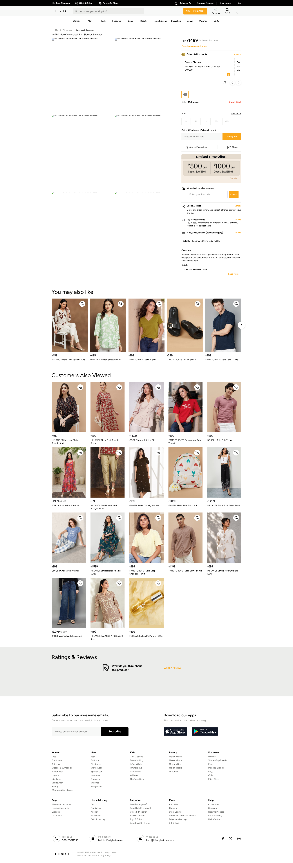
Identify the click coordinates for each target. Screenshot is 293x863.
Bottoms (56, 764)
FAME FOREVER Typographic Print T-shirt (184, 442)
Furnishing (96, 808)
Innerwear (96, 775)
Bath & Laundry (98, 819)
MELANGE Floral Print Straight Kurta (104, 442)
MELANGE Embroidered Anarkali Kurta (105, 572)
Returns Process (216, 812)
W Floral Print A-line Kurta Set (66, 505)
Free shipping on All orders (194, 46)
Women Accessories (61, 804)
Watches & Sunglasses (62, 790)
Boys (210, 771)
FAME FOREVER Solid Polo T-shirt (221, 359)
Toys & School (136, 819)
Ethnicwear (57, 760)
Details (233, 178)
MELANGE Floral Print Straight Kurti (68, 359)
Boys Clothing (136, 760)
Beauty (55, 786)
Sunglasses (96, 786)
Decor (94, 804)
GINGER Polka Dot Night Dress (144, 505)
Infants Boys (136, 768)
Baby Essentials (137, 815)
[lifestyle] (62, 11)
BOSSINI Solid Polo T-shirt (220, 440)
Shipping (212, 808)
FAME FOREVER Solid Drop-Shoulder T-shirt (142, 572)
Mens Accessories (60, 808)
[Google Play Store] (205, 731)
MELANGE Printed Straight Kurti (105, 359)
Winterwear (67, 30)
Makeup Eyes (175, 756)
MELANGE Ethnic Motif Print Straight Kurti (65, 442)
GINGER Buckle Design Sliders (181, 359)
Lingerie (55, 775)
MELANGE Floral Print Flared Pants (223, 505)
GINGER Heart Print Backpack (182, 505)
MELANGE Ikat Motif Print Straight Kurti (106, 637)
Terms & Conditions (86, 855)
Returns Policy (215, 815)
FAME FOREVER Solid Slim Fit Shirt (185, 570)
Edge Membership (177, 819)
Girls (210, 775)
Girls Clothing (136, 756)
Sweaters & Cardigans (85, 30)
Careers (173, 808)
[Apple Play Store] (175, 731)
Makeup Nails (175, 768)
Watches (95, 782)
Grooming (95, 779)
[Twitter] (231, 838)
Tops (54, 756)
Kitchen (94, 812)
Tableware (96, 815)
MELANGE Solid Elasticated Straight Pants (103, 507)
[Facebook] (222, 838)
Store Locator (175, 812)
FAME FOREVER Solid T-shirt (142, 359)
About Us (173, 804)
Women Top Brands (217, 760)
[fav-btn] (82, 304)
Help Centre (214, 819)
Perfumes (173, 771)
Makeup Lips (175, 764)
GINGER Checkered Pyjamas (65, 570)
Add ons (134, 775)
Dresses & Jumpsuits (62, 768)
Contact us (213, 804)
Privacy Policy (104, 855)
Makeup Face (175, 760)
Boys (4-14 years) (138, 804)
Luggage (56, 812)
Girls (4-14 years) (138, 812)
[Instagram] (239, 838)
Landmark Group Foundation (182, 815)
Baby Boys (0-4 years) (140, 823)
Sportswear (57, 782)
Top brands (57, 815)
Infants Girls (136, 764)
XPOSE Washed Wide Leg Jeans (67, 636)
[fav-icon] (216, 10)
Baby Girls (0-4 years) (140, 808)
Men (57, 30)
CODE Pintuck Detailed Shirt (142, 440)
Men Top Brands (216, 768)
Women (212, 756)
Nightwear (57, 779)
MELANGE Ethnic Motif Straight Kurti (222, 572)
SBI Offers (174, 823)
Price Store (213, 779)
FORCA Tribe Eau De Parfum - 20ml (146, 636)
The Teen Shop (137, 779)
